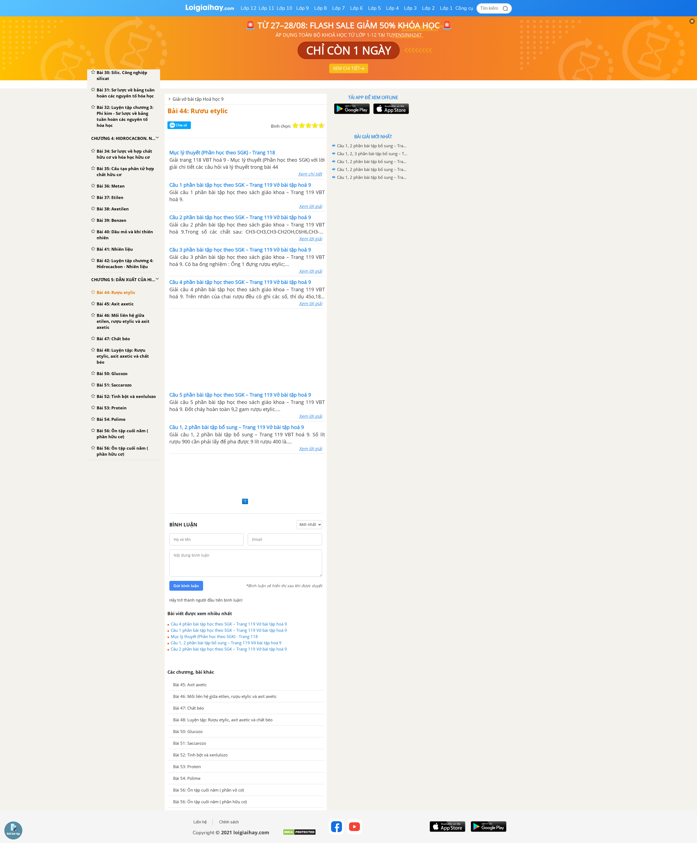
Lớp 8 (320, 8)
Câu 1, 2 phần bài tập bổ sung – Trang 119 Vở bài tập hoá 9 (226, 642)
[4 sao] (315, 125)
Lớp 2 (428, 8)
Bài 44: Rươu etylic (197, 110)
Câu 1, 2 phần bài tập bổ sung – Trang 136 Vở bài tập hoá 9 (372, 169)
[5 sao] (321, 125)
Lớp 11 (266, 8)
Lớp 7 (338, 8)
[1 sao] (295, 125)
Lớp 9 (302, 8)
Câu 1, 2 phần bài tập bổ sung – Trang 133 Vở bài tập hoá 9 (372, 177)
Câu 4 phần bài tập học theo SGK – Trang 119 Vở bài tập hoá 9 (229, 624)
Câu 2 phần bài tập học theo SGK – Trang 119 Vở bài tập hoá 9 (229, 649)
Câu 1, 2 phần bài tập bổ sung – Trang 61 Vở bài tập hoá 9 (372, 145)
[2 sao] (302, 125)
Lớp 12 (248, 8)
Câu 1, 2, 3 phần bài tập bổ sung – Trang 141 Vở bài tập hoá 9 (372, 153)
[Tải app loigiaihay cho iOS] (390, 108)
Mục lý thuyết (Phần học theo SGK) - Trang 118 (214, 636)
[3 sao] (308, 125)
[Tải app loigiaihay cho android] (351, 108)
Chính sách (229, 822)
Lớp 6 (356, 8)
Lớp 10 (284, 8)
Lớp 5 (374, 8)
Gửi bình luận (186, 586)
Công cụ (464, 8)
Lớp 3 (410, 8)
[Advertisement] (247, 349)
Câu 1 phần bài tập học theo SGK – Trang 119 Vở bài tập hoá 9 (229, 630)
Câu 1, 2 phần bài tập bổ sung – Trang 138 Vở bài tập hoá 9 (372, 161)
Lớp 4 (392, 8)
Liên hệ (200, 822)
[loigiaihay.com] (209, 10)
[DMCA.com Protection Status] (299, 834)
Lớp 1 (446, 8)
